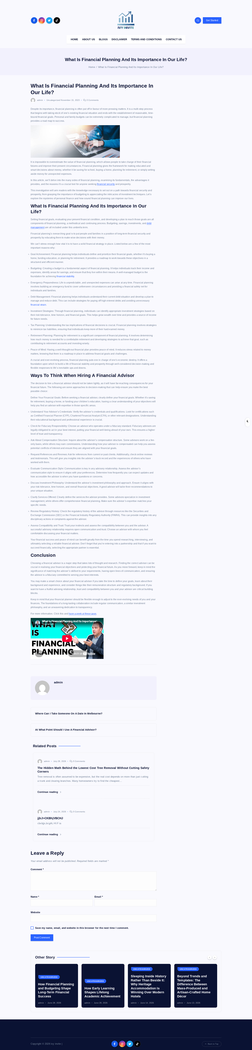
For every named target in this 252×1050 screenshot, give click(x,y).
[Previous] (209, 957)
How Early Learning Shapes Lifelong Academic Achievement (102, 992)
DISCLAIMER (119, 39)
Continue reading (48, 792)
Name (35, 896)
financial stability (65, 276)
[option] (56, 986)
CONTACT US (174, 39)
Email (98, 896)
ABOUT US (88, 39)
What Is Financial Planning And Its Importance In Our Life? (130, 67)
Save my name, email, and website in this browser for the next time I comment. (82, 928)
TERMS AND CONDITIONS (146, 39)
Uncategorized (53, 100)
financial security (106, 184)
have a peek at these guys (82, 613)
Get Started (212, 20)
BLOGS (103, 39)
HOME (74, 39)
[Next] (214, 957)
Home (92, 67)
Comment (37, 869)
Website (35, 912)
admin (40, 100)
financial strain (38, 305)
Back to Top (213, 1044)
